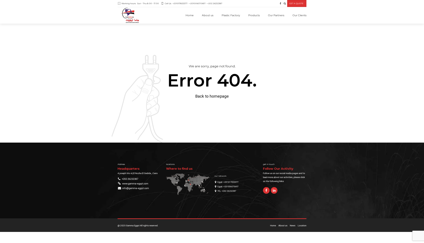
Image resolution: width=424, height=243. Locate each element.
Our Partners (276, 15)
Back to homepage (212, 96)
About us (207, 15)
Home (190, 15)
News (292, 225)
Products (254, 15)
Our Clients (299, 15)
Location (302, 225)
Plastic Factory (231, 15)
